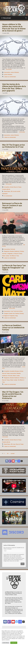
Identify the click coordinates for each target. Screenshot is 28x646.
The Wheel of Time (14, 256)
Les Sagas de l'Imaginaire (8, 315)
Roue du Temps (19, 444)
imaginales (10, 253)
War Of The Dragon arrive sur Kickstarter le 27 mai (13, 146)
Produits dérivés (6, 189)
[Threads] (22, 461)
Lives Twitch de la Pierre (16, 311)
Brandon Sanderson (14, 251)
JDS (12, 191)
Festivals (12, 249)
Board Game (7, 191)
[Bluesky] (16, 461)
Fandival (17, 313)
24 (8, 453)
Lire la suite (9, 69)
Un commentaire (8, 196)
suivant (12, 453)
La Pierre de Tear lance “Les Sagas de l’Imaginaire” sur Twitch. (14, 267)
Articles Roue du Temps (15, 187)
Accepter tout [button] (13, 642)
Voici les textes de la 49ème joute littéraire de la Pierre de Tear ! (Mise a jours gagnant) (14, 87)
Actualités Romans (14, 371)
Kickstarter (5, 193)
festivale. (4, 253)
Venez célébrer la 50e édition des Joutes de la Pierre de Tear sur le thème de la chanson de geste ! (14, 27)
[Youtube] (13, 461)
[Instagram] (19, 461)
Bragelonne (7, 251)
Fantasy (22, 251)
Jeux (14, 444)
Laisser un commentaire (10, 77)
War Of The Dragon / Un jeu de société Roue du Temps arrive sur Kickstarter (12, 395)
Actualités (6, 187)
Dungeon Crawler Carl (9, 313)
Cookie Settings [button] (6, 642)
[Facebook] (6, 461)
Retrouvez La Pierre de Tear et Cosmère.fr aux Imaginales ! (12, 205)
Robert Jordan (5, 256)
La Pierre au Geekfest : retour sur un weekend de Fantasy (13, 327)
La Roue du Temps (17, 253)
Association (7, 72)
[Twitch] (10, 461)
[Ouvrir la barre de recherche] (26, 18)
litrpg (16, 315)
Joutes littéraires (14, 72)
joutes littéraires (8, 74)
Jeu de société (16, 191)
